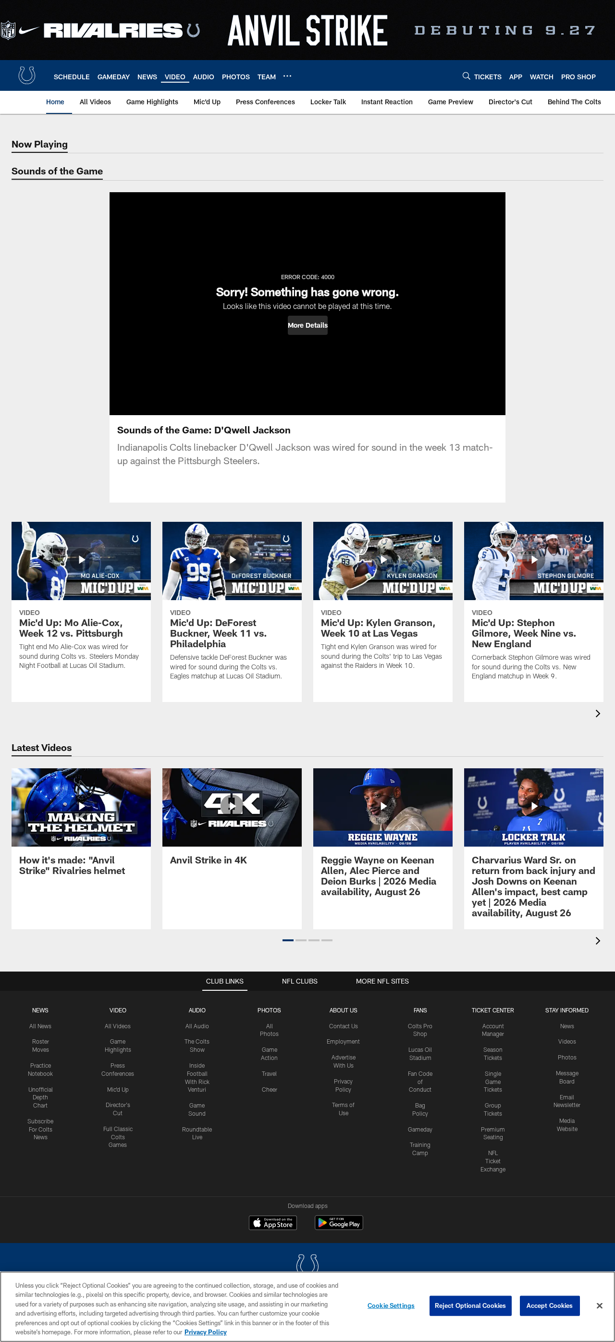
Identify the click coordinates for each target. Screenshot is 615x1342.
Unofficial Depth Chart (40, 1097)
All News (40, 1025)
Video (118, 1010)
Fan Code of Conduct (420, 1081)
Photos (269, 1010)
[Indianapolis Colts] (307, 1267)
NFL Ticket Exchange (492, 1160)
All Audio (197, 1025)
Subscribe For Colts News (40, 1129)
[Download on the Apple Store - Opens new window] (273, 1224)
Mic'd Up (118, 1089)
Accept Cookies (550, 1305)
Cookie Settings (391, 1305)
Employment (343, 1041)
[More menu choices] (287, 76)
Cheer (269, 1089)
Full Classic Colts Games (118, 1136)
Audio (197, 1010)
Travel (269, 1073)
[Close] (599, 1306)
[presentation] (599, 715)
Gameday (420, 1129)
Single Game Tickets (493, 1081)
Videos (567, 1041)
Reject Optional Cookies (470, 1305)
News (40, 1010)
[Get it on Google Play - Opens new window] (339, 1227)
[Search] (466, 75)
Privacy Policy (205, 1332)
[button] (308, 325)
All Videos (118, 1025)
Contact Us (343, 1025)
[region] (307, 1306)
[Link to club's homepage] (26, 75)
